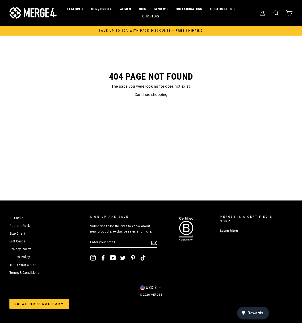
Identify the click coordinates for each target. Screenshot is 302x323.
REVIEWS (161, 9)
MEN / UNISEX (101, 9)
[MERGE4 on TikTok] (143, 258)
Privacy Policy (20, 249)
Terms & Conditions (24, 272)
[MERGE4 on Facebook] (103, 258)
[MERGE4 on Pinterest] (133, 258)
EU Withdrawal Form (39, 304)
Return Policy (19, 257)
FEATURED (75, 9)
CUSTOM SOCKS (222, 9)
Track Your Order (22, 265)
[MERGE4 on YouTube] (113, 258)
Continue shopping (151, 94)
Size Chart (17, 233)
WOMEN (125, 9)
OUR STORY (150, 16)
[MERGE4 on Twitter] (123, 258)
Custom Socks (20, 226)
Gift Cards (17, 241)
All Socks (16, 218)
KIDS (142, 9)
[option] (151, 30)
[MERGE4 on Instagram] (93, 258)
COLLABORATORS (189, 9)
